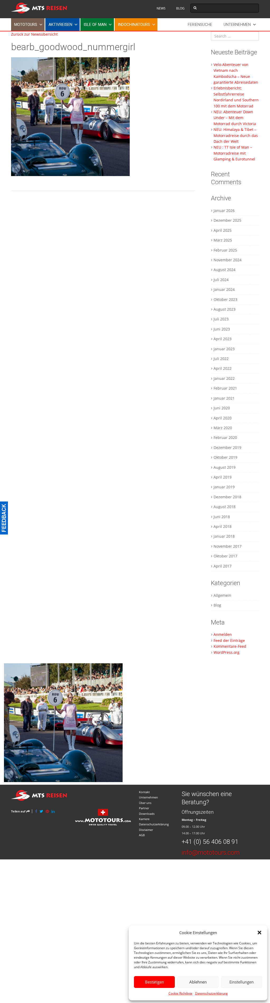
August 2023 (224, 309)
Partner (144, 808)
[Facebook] (36, 811)
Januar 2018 (224, 536)
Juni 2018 (222, 516)
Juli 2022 (221, 358)
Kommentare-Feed (230, 646)
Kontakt (144, 792)
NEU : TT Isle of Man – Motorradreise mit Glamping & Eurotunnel (234, 153)
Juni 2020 (222, 407)
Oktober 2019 (225, 457)
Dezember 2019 (227, 447)
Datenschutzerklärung (211, 993)
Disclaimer (146, 830)
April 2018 (223, 526)
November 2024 (228, 259)
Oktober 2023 (225, 299)
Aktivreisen (60, 24)
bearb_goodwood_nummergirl (73, 47)
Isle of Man (95, 24)
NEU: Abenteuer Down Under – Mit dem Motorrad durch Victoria (235, 117)
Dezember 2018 (227, 496)
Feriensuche (200, 24)
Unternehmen (237, 24)
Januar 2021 (224, 398)
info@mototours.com (211, 852)
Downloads (147, 814)
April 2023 (223, 338)
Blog (217, 605)
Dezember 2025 (227, 220)
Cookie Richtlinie (180, 993)
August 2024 (224, 269)
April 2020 (223, 417)
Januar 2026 (224, 210)
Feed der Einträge (229, 640)
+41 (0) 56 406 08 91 (210, 841)
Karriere (144, 819)
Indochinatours (134, 24)
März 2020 (223, 427)
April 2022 (223, 368)
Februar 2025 (225, 250)
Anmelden (223, 634)
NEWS (161, 8)
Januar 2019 (224, 486)
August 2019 (224, 467)
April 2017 (223, 566)
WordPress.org (226, 652)
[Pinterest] (47, 811)
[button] (259, 932)
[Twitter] (41, 811)
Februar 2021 (225, 388)
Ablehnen (198, 982)
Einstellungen (241, 982)
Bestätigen (154, 982)
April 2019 (223, 477)
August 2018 (224, 506)
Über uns (145, 803)
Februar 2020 (225, 437)
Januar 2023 (224, 348)
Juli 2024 (221, 279)
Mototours (25, 24)
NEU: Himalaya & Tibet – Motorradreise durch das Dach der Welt (236, 135)
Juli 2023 (221, 318)
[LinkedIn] (53, 811)
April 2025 (223, 230)
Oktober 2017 (225, 556)
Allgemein (222, 595)
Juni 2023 (222, 329)
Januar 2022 (224, 378)
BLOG (180, 8)
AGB (142, 835)
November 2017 (228, 546)
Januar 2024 (224, 289)
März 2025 (223, 240)
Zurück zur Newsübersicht (34, 34)
